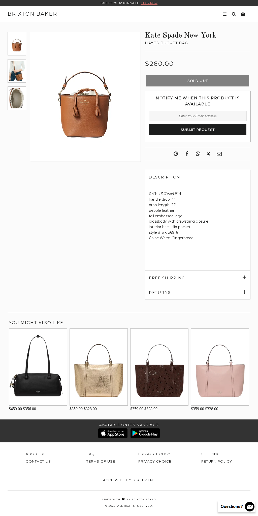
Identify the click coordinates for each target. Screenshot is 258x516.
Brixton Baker (32, 14)
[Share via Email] (219, 154)
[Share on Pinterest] (176, 154)
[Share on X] (208, 154)
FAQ (90, 454)
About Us (36, 454)
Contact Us (38, 461)
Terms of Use (100, 461)
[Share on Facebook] (187, 154)
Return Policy (216, 461)
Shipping (210, 454)
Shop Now (149, 3)
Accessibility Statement (129, 480)
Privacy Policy (154, 454)
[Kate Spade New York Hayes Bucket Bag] (17, 44)
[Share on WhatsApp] (198, 154)
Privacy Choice (155, 461)
